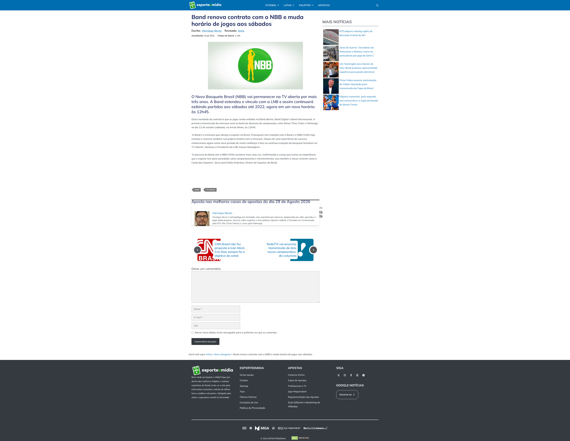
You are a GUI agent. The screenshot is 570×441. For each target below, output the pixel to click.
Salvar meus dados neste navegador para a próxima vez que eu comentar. (236, 332)
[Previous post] (197, 249)
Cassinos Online (296, 374)
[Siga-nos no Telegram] (363, 375)
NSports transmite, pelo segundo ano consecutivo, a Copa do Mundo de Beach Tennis (358, 100)
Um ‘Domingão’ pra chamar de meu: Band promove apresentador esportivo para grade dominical (358, 67)
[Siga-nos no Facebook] (351, 375)
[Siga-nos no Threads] (357, 375)
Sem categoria (222, 354)
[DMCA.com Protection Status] (300, 438)
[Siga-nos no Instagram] (344, 375)
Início (209, 354)
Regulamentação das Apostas (303, 397)
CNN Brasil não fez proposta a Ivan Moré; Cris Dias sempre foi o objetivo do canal (230, 249)
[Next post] (313, 249)
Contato (244, 380)
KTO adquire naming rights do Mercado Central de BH (355, 33)
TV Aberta (211, 190)
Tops (242, 391)
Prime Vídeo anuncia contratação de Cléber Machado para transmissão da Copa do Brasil (357, 84)
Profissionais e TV (297, 386)
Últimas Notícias (248, 397)
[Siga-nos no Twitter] (338, 375)
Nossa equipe (247, 374)
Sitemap (244, 386)
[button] (377, 5)
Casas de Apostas (297, 380)
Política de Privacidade (252, 407)
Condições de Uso (249, 402)
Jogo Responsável (297, 391)
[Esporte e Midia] (205, 5)
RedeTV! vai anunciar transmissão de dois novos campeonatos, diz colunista (281, 249)
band (197, 190)
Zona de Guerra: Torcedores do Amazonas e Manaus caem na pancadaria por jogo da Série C (356, 51)
